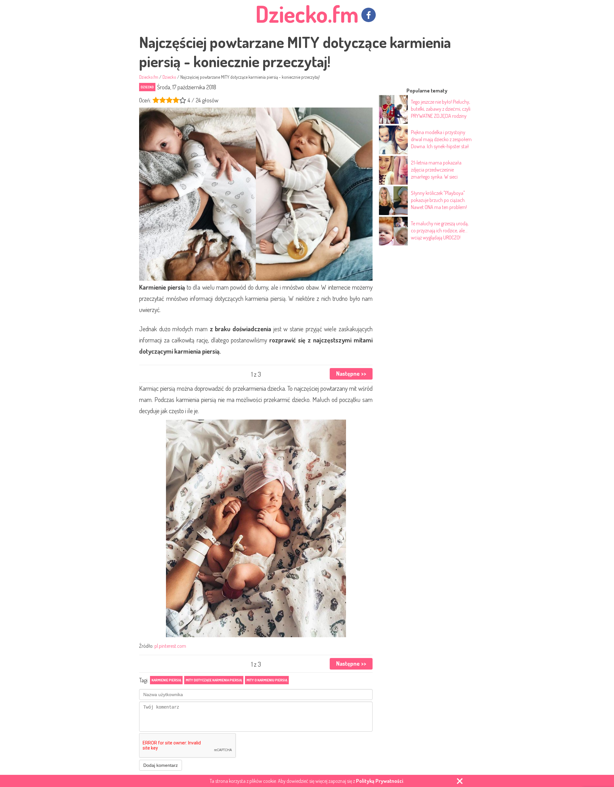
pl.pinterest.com (170, 646)
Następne (351, 373)
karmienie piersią (166, 680)
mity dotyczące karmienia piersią (214, 680)
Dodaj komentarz (160, 765)
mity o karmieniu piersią (267, 680)
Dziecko (147, 87)
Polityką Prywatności (379, 781)
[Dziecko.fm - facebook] (368, 15)
